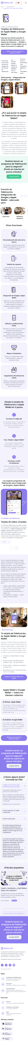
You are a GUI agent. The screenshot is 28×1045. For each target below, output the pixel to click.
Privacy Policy (17, 959)
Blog (7, 1012)
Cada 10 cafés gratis (9, 818)
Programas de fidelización (13, 977)
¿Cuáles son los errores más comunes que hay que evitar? (11, 785)
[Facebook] (2, 965)
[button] (4, 908)
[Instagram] (6, 965)
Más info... (4, 541)
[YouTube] (14, 965)
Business (14, 900)
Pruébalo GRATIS (14, 176)
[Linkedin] (10, 965)
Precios (8, 1001)
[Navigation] (25, 2)
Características (10, 6)
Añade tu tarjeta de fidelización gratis (14, 677)
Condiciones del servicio (7, 959)
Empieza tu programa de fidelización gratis (14, 738)
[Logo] (7, 2)
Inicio (2, 6)
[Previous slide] (22, 196)
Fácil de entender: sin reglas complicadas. (11, 811)
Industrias (9, 983)
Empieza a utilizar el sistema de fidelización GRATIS (15, 52)
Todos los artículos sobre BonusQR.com (14, 913)
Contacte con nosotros (12, 1007)
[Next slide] (25, 196)
